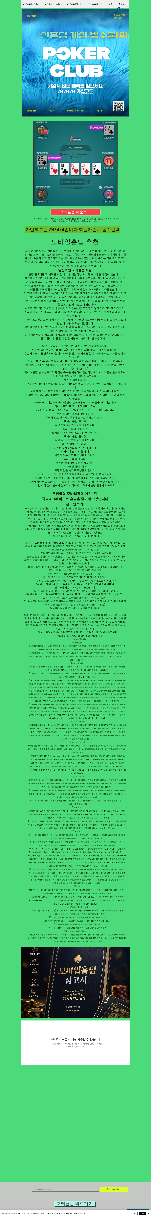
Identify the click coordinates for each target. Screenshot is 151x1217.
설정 (134, 1213)
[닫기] (148, 1213)
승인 (142, 1213)
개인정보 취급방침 (79, 1213)
